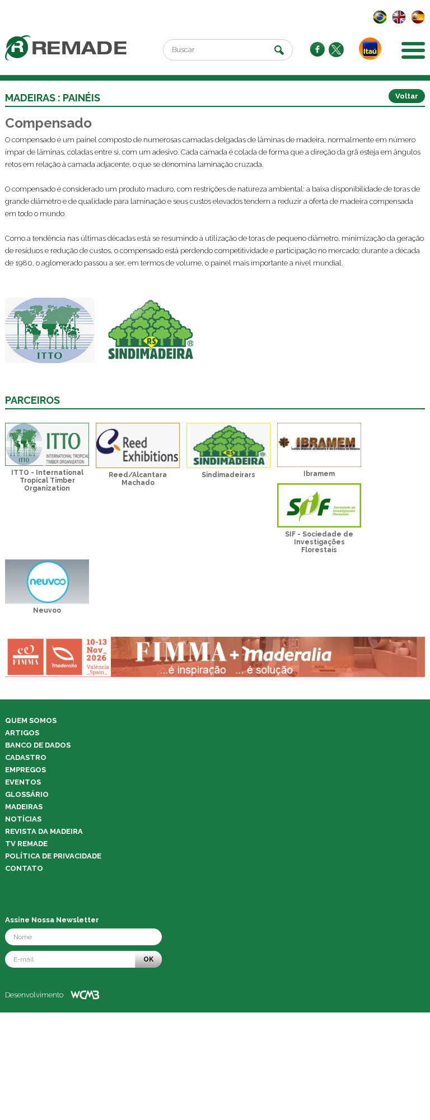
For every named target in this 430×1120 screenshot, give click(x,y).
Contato (24, 868)
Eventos (23, 782)
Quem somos (31, 720)
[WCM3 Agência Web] (85, 995)
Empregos (25, 770)
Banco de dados (38, 745)
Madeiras (24, 806)
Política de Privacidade (53, 856)
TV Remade (26, 843)
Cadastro (25, 757)
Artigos (22, 733)
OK (148, 959)
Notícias (23, 819)
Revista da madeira (44, 831)
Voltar (406, 96)
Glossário (27, 794)
